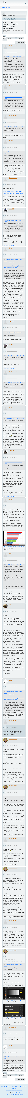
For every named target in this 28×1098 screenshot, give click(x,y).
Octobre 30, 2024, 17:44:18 (12, 413)
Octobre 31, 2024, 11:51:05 (12, 1052)
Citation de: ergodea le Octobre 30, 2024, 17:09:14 (14, 355)
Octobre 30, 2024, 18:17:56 (12, 457)
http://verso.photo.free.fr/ (10, 245)
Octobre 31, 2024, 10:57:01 (9, 959)
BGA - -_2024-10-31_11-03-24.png (14, 1000)
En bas (4, 36)
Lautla (10, 680)
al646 (10, 86)
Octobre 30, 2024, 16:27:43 (12, 215)
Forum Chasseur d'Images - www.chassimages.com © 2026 (14, 1087)
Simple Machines (19, 1094)
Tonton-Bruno (13, 739)
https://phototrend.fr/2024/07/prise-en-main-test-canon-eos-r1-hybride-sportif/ (13, 192)
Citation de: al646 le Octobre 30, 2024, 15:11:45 (14, 56)
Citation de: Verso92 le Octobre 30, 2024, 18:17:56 (14, 564)
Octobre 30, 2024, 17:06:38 (12, 254)
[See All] (3, 13)
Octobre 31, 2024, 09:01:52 (12, 874)
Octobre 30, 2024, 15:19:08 (12, 52)
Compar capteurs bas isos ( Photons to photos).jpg (16, 546)
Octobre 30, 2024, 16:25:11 (12, 147)
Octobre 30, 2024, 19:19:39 (12, 560)
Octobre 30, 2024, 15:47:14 (12, 92)
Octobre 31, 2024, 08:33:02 (12, 727)
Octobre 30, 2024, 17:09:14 (12, 327)
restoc (10, 499)
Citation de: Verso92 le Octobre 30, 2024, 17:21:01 (14, 382)
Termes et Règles (13, 1090)
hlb (10, 604)
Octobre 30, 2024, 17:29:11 (12, 378)
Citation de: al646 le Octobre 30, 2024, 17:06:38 (14, 332)
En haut (4, 1073)
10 (3, 39)
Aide (7, 1090)
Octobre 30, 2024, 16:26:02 (12, 184)
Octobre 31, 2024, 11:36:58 (12, 1033)
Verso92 (11, 209)
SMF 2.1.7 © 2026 (10, 1094)
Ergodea (11, 321)
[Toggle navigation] (5, 2)
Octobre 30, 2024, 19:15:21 (13, 505)
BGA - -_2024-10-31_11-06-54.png (14, 1017)
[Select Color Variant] (25, 3)
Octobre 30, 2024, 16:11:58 (12, 122)
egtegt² (11, 140)
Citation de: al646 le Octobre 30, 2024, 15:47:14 (14, 126)
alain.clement (13, 45)
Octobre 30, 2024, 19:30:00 (12, 611)
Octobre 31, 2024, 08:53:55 (12, 792)
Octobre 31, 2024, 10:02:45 (12, 927)
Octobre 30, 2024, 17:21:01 (12, 351)
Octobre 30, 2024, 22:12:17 (12, 686)
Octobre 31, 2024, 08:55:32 (12, 845)
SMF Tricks (17, 1092)
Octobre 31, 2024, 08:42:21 (12, 745)
